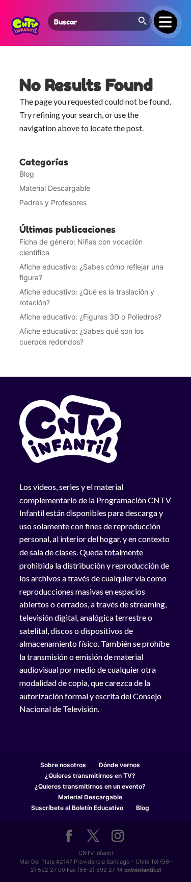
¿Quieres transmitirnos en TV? (90, 775)
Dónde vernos (119, 765)
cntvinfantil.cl (142, 869)
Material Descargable (54, 188)
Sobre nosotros (63, 765)
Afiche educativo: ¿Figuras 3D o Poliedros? (90, 316)
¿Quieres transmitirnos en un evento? (90, 786)
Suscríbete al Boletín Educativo (77, 808)
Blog (26, 173)
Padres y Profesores (53, 202)
